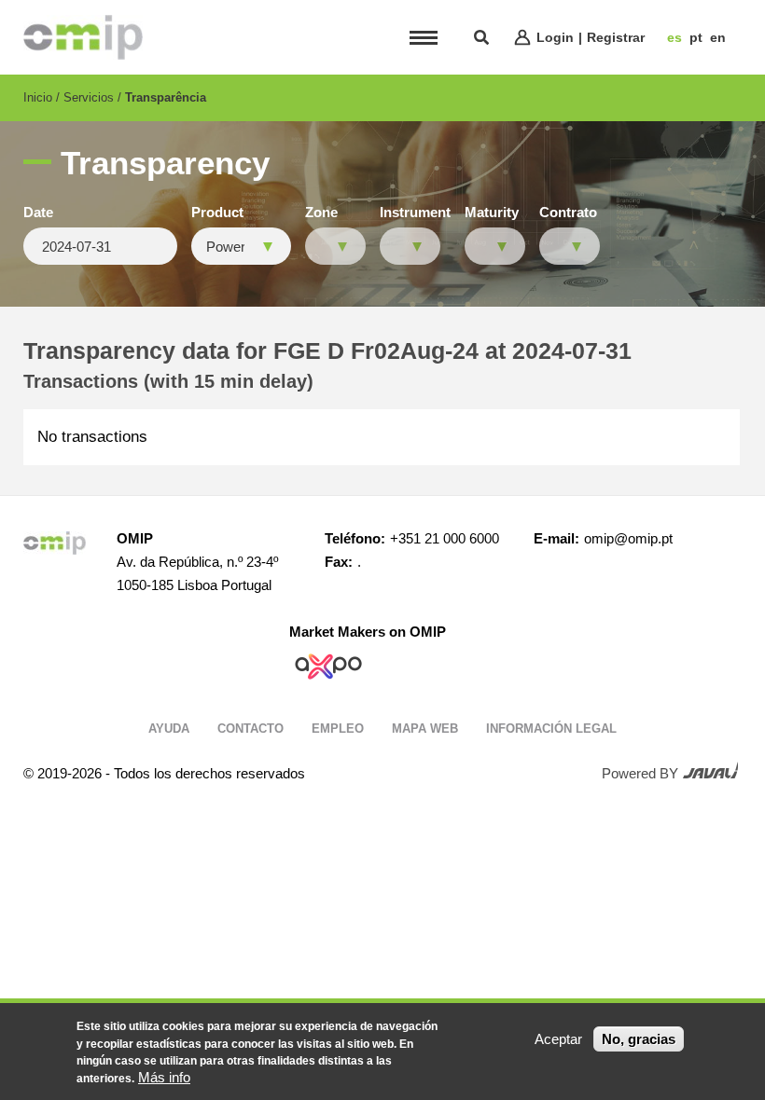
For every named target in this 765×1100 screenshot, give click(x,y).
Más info (164, 1077)
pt (695, 37)
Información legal (551, 729)
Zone (321, 212)
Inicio (37, 97)
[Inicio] (83, 37)
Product (217, 212)
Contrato (568, 212)
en (718, 37)
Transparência (165, 97)
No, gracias (638, 1039)
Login (555, 37)
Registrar (616, 37)
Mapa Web (425, 729)
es (674, 37)
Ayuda (168, 729)
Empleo (338, 729)
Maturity (492, 212)
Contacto (250, 729)
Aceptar (558, 1039)
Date (38, 212)
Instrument (415, 212)
